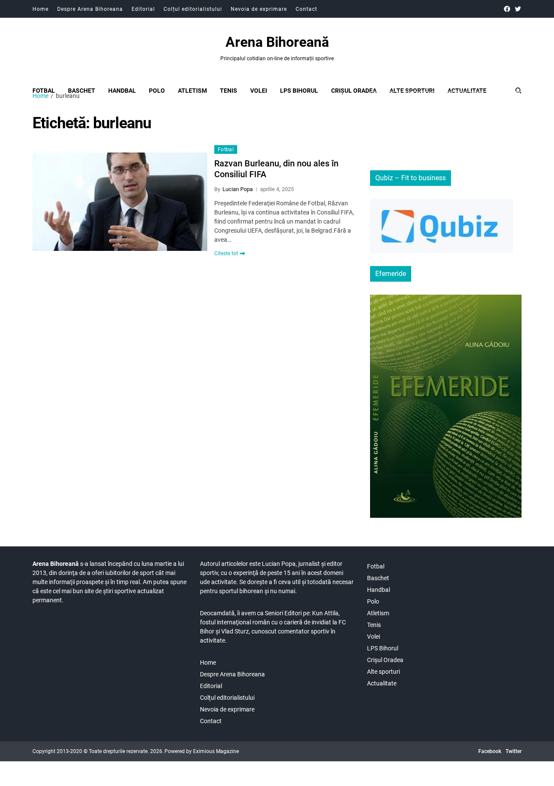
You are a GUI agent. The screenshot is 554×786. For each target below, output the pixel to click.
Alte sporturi (412, 90)
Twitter (514, 751)
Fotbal (43, 90)
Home (40, 9)
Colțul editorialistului (193, 9)
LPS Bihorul (299, 90)
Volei (258, 90)
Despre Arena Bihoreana (90, 9)
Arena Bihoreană (277, 42)
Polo (157, 90)
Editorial (143, 9)
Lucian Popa (237, 189)
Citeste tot (226, 253)
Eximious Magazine (216, 751)
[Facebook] (507, 9)
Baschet (81, 90)
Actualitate (467, 90)
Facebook (489, 751)
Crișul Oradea (354, 90)
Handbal (122, 90)
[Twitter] (518, 9)
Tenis (228, 90)
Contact (306, 9)
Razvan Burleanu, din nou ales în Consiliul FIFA (276, 168)
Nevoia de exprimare (259, 9)
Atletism (192, 90)
